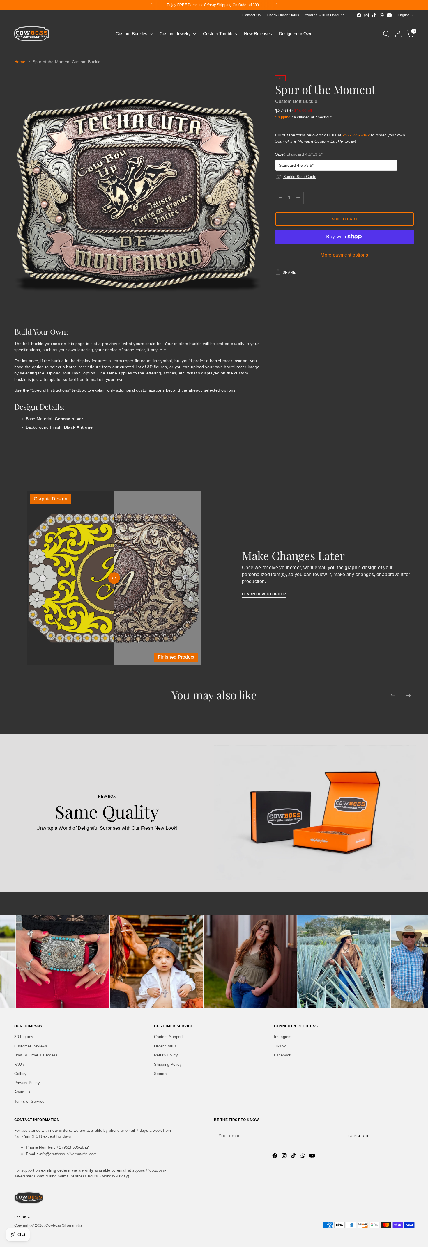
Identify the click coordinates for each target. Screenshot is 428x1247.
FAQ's (19, 1064)
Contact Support (168, 1037)
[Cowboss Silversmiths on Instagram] (366, 15)
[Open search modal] (386, 34)
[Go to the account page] (398, 34)
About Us (22, 1092)
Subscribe (359, 1136)
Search (160, 1074)
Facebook (282, 1055)
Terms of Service (29, 1101)
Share (289, 273)
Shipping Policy (168, 1064)
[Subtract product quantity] (280, 198)
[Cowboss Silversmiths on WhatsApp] (381, 15)
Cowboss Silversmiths (63, 1225)
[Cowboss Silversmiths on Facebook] (359, 15)
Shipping (283, 117)
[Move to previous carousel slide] (393, 695)
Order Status (165, 1046)
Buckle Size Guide (299, 177)
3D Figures (23, 1037)
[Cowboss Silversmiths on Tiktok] (374, 15)
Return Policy (166, 1055)
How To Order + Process (36, 1055)
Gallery (20, 1074)
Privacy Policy (27, 1083)
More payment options (344, 255)
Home (20, 61)
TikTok (280, 1046)
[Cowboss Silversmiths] (31, 34)
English (404, 15)
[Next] (276, 5)
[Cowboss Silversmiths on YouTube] (389, 15)
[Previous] (151, 5)
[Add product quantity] (298, 198)
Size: (299, 154)
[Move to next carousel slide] (408, 695)
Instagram (283, 1037)
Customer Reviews (30, 1046)
